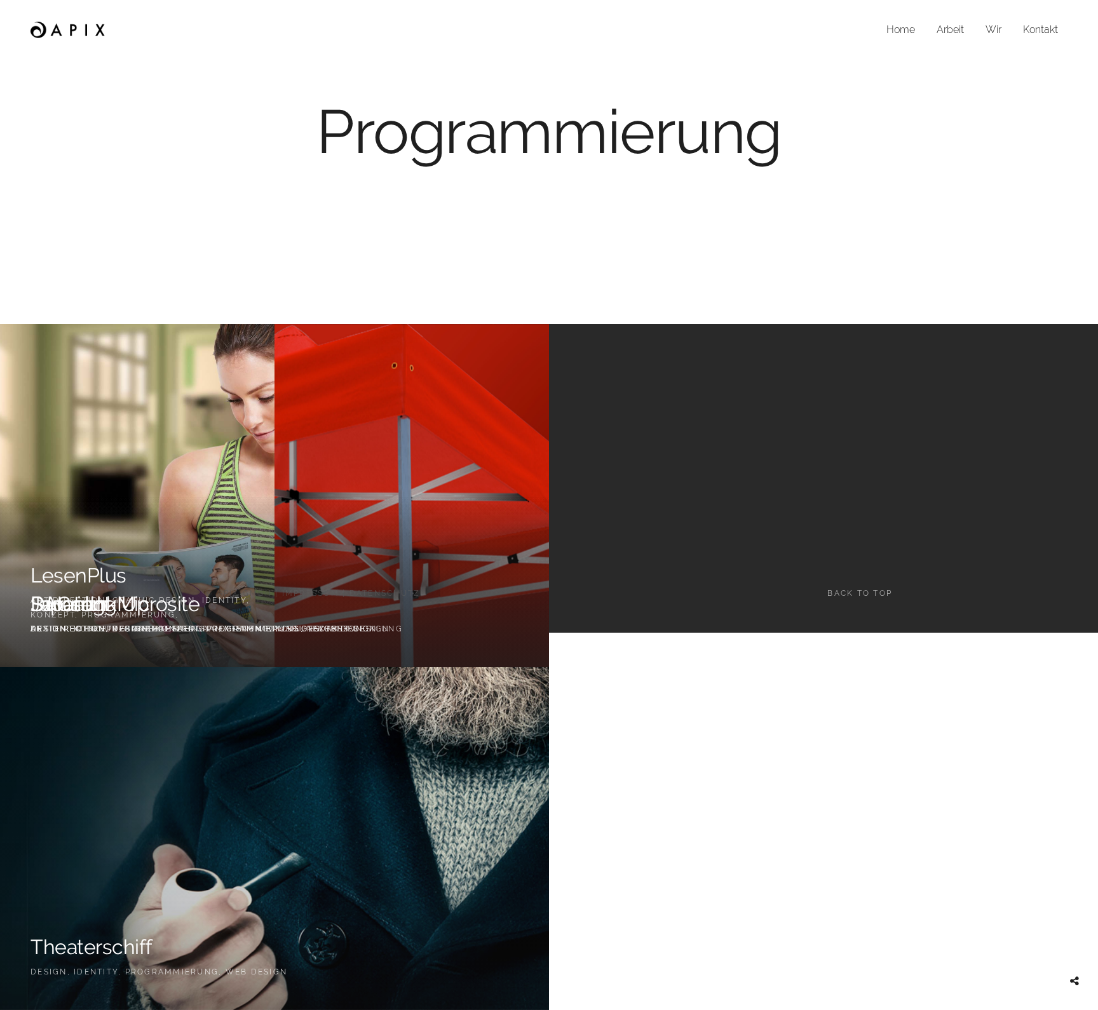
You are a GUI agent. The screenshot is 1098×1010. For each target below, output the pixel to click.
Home (900, 30)
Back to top (859, 593)
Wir (993, 30)
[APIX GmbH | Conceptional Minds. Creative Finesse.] (67, 29)
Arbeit (950, 30)
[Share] (1074, 981)
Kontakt (1040, 30)
